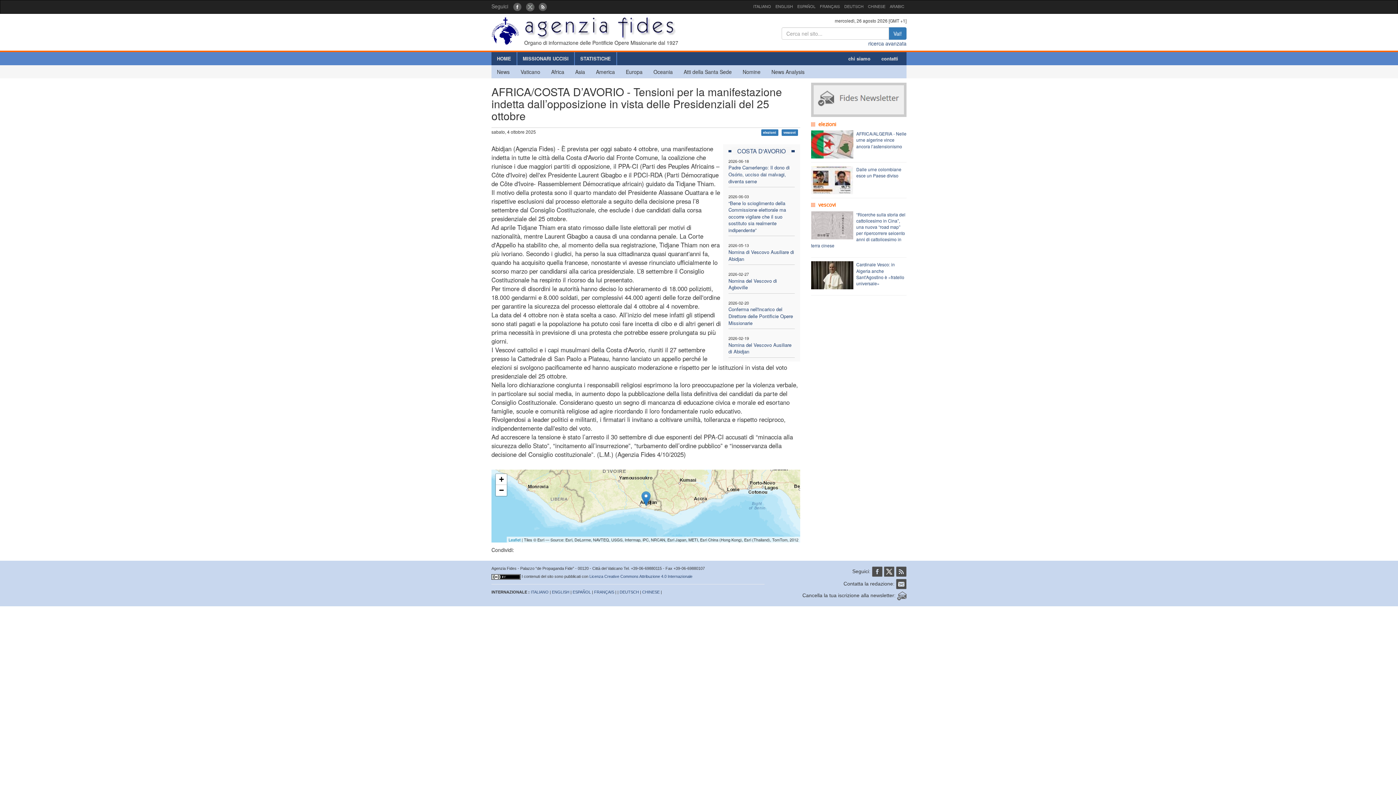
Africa (557, 71)
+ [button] (501, 479)
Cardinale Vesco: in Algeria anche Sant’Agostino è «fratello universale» (880, 273)
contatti (889, 58)
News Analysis (788, 71)
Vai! (897, 33)
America (605, 71)
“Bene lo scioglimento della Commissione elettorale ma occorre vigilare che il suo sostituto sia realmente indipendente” (757, 217)
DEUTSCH (854, 6)
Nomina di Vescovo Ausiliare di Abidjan (761, 255)
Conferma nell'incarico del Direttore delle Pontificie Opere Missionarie (760, 316)
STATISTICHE (595, 58)
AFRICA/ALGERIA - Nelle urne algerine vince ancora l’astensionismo (881, 139)
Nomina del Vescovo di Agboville (752, 284)
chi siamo (859, 58)
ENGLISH (784, 6)
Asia (580, 71)
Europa (634, 71)
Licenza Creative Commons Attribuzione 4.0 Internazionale (640, 576)
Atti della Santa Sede (708, 71)
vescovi (789, 132)
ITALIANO (762, 6)
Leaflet (515, 540)
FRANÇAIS (830, 6)
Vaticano (530, 71)
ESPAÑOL (806, 6)
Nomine (752, 71)
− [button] (501, 490)
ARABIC (897, 6)
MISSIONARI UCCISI (546, 58)
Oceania (663, 71)
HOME (504, 58)
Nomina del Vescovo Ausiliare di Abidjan (759, 348)
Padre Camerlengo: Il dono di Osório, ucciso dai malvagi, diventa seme (759, 174)
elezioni (769, 132)
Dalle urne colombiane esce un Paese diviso (878, 172)
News (503, 71)
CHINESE (876, 6)
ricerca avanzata (887, 43)
